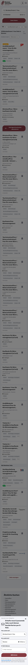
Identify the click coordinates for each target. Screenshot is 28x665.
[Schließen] (26, 618)
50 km (22, 642)
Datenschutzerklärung (6, 660)
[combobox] (13, 634)
